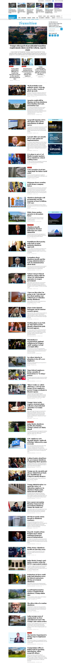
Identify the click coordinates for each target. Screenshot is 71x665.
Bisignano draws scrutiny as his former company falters (36, 184)
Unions (24, 19)
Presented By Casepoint (52, 223)
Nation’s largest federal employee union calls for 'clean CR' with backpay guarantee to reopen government (36, 277)
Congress (32, 19)
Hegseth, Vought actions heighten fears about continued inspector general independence (36, 534)
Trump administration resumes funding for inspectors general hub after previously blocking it (40, 70)
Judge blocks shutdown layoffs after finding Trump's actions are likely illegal (36, 426)
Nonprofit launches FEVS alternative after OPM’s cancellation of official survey (36, 122)
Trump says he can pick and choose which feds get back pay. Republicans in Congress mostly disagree (37, 473)
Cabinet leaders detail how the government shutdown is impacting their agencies (37, 460)
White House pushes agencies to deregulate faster (35, 214)
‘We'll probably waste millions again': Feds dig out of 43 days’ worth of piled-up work (36, 88)
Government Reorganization (16, 19)
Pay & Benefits (41, 17)
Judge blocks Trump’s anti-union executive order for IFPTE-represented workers (37, 562)
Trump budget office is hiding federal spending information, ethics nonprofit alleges (35, 650)
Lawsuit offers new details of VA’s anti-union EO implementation (36, 138)
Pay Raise (36, 19)
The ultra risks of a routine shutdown (37, 604)
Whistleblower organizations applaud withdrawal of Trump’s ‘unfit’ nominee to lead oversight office (35, 343)
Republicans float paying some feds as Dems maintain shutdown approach (36, 244)
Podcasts (40, 16)
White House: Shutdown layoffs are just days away (36, 548)
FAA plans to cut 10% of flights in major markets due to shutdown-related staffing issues (36, 156)
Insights (53, 17)
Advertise (58, 16)
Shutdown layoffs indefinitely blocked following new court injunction (34, 229)
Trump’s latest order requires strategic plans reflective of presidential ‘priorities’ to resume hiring (36, 405)
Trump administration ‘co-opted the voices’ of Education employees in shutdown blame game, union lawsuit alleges (37, 488)
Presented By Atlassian (52, 235)
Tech (37, 17)
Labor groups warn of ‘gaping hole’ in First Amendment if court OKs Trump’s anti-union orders (37, 618)
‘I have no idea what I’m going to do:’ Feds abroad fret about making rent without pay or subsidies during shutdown (36, 295)
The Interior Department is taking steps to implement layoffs (37, 636)
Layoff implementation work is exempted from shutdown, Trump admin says (36, 592)
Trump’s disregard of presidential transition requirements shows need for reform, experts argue (28, 48)
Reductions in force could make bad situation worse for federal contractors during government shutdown (36, 578)
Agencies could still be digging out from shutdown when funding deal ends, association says (37, 102)
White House (28, 19)
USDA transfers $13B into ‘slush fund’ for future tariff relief (37, 171)
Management (23, 17)
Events (44, 16)
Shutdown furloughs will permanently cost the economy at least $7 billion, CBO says (37, 200)
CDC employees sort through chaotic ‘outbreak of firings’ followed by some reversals (37, 441)
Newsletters (52, 16)
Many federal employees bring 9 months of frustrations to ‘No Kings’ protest (36, 372)
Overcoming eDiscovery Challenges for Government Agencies (54, 221)
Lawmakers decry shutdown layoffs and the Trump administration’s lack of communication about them (36, 260)
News (19, 17)
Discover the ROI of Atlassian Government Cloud (54, 234)
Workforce (47, 17)
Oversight (29, 17)
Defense (33, 17)
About (48, 16)
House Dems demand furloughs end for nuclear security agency (36, 309)
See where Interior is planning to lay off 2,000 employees (36, 359)
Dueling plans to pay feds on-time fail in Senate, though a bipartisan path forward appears (36, 325)
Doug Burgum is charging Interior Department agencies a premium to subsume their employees (27, 72)
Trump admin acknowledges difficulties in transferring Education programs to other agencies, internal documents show (14, 74)
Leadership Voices (59, 17)
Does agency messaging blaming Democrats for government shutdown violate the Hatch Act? (35, 504)
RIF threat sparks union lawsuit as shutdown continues (35, 518)
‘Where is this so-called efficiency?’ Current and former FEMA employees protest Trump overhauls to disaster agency (37, 388)
